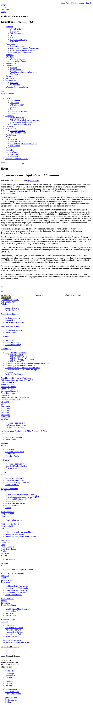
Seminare (9, 126)
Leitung (13, 107)
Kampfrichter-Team (18, 133)
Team (12, 109)
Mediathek (5, 491)
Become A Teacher (8, 387)
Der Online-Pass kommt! (10, 400)
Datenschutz (6, 395)
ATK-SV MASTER (17, 361)
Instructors (5, 415)
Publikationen (10, 135)
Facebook (9, 681)
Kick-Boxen (5, 460)
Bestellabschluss (8, 393)
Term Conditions (7, 599)
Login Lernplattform (13, 689)
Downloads (9, 148)
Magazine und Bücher (9, 489)
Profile (3, 551)
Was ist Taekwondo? (13, 595)
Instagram (9, 683)
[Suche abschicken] (23, 163)
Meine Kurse (15, 156)
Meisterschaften (16, 141)
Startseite (5, 576)
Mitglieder (5, 516)
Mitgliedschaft (7, 526)
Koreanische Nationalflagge (16, 590)
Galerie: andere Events (14, 501)
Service (4, 565)
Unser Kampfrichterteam (11, 640)
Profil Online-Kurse (8, 549)
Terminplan (5, 603)
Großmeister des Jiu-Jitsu (15, 425)
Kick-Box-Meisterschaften (16, 466)
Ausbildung (9, 116)
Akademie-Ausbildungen (10, 314)
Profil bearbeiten (7, 547)
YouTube (8, 686)
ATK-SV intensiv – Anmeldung (22, 359)
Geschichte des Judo (13, 437)
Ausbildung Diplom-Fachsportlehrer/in (20, 365)
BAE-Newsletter (7, 384)
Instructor (5, 410)
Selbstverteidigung (13, 345)
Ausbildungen (6, 349)
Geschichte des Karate (14, 452)
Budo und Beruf (11, 611)
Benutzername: (7, 295)
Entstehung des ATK (13, 330)
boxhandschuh (11, 700)
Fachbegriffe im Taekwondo (16, 586)
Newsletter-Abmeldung (14, 534)
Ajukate (4, 304)
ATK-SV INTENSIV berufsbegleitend (24, 120)
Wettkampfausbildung (14, 374)
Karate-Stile (10, 454)
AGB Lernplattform (8, 302)
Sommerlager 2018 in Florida (12, 573)
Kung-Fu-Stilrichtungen (14, 480)
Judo (3, 433)
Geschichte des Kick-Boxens (16, 464)
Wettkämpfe (10, 128)
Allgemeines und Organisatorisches (19, 569)
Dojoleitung (10, 340)
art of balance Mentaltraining (17, 609)
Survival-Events (7, 580)
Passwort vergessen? (10, 300)
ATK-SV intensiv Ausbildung (16, 353)
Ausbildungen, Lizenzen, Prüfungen (23, 144)
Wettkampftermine (17, 131)
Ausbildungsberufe (12, 318)
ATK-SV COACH (16, 355)
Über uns (4, 622)
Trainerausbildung (17, 118)
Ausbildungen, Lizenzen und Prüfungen (16, 378)
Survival (4, 578)
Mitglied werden (77, 3)
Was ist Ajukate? (12, 310)
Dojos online (10, 559)
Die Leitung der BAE (13, 630)
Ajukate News (33, 181)
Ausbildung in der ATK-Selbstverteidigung (22, 370)
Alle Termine (15, 146)
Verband (8, 98)
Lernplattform (11, 152)
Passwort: (39, 295)
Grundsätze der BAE (13, 634)
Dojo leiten (9, 613)
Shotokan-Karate (12, 456)
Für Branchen (10, 615)
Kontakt (89, 3)
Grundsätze (14, 103)
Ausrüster (14, 113)
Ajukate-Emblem (12, 308)
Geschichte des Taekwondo (16, 588)
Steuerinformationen (13, 320)
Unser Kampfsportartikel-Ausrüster (15, 642)
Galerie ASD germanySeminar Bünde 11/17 (22, 495)
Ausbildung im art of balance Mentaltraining (22, 368)
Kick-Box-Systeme (13, 468)
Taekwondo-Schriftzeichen (16, 592)
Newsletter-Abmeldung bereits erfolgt (21, 536)
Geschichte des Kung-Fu (15, 478)
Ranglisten (9, 150)
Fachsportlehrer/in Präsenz (21, 124)
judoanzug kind (11, 698)
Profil (3, 545)
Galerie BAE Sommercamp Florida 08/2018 (22, 497)
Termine (8, 137)
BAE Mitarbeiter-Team (14, 628)
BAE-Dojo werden (17, 105)
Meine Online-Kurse (13, 694)
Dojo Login (5, 402)
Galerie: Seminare (12, 505)
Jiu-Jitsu (4, 419)
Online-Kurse (6, 543)
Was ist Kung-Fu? (12, 485)
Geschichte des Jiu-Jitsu (15, 423)
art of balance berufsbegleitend (22, 122)
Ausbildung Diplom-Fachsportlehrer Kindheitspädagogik (27, 363)
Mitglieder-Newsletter (10, 524)
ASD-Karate (10, 449)
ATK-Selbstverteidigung (10, 326)
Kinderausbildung (12, 342)
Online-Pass (65, 3)
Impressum (5, 408)
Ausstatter (9, 626)
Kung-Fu (4, 474)
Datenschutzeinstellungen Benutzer (15, 397)
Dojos (3, 404)
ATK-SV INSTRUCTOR (19, 357)
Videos (8, 508)
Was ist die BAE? (16, 101)
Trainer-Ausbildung (8, 605)
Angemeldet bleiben (75, 295)
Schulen (4, 555)
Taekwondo (5, 582)
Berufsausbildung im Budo (11, 391)
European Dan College (18, 111)
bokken (8, 702)
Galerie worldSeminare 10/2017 (18, 499)
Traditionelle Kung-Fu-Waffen (17, 483)
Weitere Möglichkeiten (14, 322)
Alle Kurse (14, 154)
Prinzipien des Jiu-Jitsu (14, 427)
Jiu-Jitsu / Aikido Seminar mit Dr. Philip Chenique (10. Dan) (24, 431)
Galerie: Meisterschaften (15, 503)
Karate (3, 445)
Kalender (4, 443)
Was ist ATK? (10, 332)
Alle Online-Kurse (12, 692)
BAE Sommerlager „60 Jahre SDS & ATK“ (17, 380)
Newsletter (5, 528)
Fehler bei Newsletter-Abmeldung (19, 532)
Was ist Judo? (11, 439)
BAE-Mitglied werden (13, 520)
